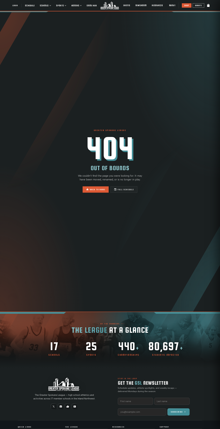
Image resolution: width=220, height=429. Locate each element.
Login (15, 5)
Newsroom (141, 5)
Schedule (30, 5)
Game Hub (92, 5)
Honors (75, 5)
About (172, 5)
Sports (60, 5)
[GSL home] (110, 5)
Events (126, 5)
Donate (198, 5)
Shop (186, 5)
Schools (44, 5)
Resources (157, 5)
